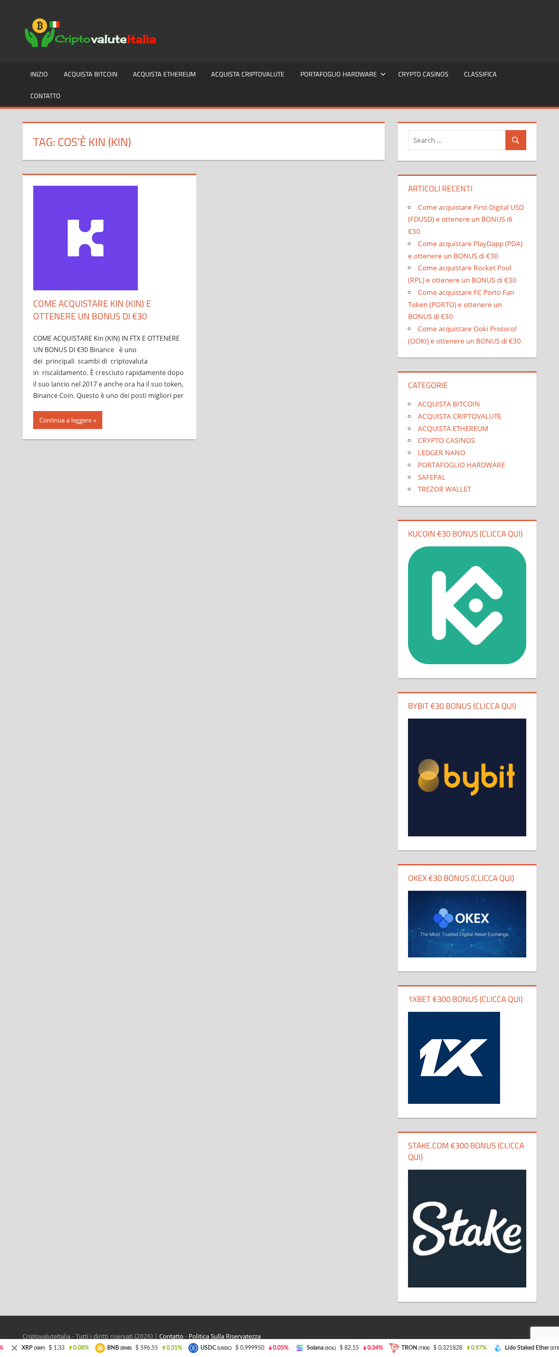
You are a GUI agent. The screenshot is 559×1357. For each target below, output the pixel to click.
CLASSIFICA (480, 74)
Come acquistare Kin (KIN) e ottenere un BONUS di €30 (92, 310)
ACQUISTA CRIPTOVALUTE (247, 74)
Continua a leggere (65, 420)
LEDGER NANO (441, 452)
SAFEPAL (432, 477)
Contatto (45, 96)
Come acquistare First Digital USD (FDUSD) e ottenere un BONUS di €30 (466, 219)
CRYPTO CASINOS (423, 74)
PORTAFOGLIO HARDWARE (338, 74)
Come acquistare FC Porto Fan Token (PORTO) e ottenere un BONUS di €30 (461, 304)
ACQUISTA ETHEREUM (164, 74)
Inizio (39, 74)
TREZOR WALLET (444, 489)
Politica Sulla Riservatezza (225, 1336)
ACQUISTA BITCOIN (90, 74)
